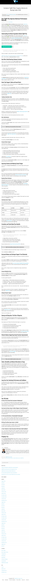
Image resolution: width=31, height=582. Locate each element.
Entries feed (3, 568)
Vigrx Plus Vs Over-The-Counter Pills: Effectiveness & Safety (11, 474)
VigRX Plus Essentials (5, 562)
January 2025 (4, 514)
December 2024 (4, 516)
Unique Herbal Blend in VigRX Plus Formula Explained (10, 467)
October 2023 (4, 540)
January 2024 (4, 535)
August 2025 (3, 502)
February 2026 (4, 491)
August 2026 (3, 481)
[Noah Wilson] (3, 453)
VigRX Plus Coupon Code (15, 1)
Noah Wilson (8, 449)
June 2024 (3, 526)
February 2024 (4, 533)
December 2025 (4, 495)
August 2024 (3, 523)
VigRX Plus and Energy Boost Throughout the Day (9, 469)
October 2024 (4, 519)
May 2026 (3, 486)
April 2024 (3, 530)
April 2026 (3, 488)
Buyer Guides (4, 550)
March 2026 (3, 489)
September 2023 (4, 542)
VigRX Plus (25, 24)
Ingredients (3, 557)
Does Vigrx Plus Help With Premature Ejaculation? (9, 472)
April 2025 (3, 509)
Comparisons (4, 553)
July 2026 (3, 482)
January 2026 (4, 493)
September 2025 (4, 500)
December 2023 (4, 537)
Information (3, 555)
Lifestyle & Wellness (5, 559)
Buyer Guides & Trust (5, 552)
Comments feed (4, 570)
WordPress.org (4, 572)
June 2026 (3, 484)
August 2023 (3, 544)
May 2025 (3, 507)
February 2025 (4, 512)
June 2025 (3, 505)
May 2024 (3, 528)
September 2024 (4, 521)
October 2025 (4, 498)
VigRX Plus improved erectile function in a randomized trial (12, 55)
